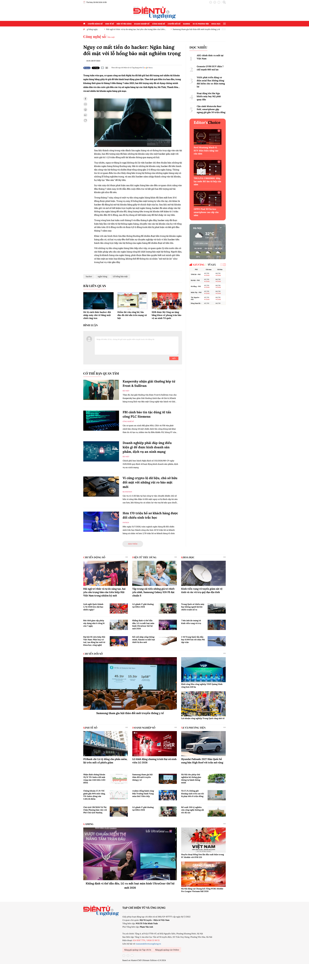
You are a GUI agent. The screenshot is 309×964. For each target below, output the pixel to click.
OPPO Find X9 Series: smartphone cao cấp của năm (206, 212)
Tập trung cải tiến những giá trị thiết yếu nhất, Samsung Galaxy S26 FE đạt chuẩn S (153, 592)
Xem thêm (132, 544)
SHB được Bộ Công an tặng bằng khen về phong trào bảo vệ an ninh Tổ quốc (166, 315)
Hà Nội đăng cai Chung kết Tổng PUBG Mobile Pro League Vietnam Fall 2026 (202, 889)
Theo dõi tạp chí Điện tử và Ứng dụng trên (126, 68)
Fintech (126, 522)
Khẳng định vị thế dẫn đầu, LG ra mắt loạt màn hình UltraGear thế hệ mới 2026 (143, 624)
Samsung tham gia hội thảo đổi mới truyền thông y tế (179, 29)
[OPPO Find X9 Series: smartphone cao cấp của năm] (207, 198)
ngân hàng (102, 276)
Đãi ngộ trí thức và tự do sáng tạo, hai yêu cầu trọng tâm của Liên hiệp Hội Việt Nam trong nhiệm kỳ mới (104, 592)
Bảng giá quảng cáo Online (167, 950)
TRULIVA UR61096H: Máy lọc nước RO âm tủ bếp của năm (207, 181)
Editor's (207, 122)
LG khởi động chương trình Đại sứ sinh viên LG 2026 (154, 761)
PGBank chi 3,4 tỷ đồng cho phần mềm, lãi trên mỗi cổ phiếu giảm (105, 761)
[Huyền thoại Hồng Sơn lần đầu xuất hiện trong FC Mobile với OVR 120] (203, 840)
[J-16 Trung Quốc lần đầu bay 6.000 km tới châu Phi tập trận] (217, 641)
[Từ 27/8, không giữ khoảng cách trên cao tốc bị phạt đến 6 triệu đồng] (217, 795)
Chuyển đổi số (174, 23)
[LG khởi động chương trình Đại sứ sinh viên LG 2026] (154, 743)
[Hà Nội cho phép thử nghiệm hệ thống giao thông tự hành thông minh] (217, 779)
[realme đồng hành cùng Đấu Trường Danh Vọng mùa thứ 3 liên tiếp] (168, 795)
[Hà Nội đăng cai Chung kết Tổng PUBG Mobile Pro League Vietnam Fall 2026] (203, 874)
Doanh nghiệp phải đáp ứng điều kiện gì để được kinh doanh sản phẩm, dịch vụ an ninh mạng (147, 447)
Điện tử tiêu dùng (124, 23)
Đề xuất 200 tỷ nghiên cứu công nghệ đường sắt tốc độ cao (192, 810)
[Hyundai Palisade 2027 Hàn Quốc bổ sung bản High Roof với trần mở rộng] (203, 743)
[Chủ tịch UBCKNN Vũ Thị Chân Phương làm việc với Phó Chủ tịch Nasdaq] (119, 811)
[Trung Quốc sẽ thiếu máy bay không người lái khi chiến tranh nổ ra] (217, 608)
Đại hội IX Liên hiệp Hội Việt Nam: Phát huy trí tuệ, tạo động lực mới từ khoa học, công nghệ (94, 641)
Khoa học (216, 23)
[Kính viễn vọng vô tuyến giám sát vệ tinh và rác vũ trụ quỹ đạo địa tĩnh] (203, 573)
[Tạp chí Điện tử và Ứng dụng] (154, 12)
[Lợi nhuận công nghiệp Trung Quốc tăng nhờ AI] (203, 703)
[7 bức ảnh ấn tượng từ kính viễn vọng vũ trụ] (217, 625)
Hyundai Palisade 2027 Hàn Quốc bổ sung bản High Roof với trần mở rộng (202, 761)
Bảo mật (111, 37)
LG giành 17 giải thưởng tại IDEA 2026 (143, 605)
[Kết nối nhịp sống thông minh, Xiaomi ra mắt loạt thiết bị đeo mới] (168, 641)
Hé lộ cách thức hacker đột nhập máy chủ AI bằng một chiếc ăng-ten (97, 315)
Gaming (186, 23)
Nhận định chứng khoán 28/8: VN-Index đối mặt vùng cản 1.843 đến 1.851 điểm (94, 778)
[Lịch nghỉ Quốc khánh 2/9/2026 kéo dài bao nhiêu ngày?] (119, 608)
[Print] (106, 68)
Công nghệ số (158, 23)
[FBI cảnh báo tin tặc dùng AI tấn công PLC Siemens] (101, 421)
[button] (224, 264)
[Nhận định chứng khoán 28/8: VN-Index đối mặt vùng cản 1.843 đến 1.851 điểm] (119, 779)
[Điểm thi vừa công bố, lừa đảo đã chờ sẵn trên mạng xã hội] (132, 300)
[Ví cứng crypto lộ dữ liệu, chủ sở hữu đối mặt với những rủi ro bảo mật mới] (101, 486)
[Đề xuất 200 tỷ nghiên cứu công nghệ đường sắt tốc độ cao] (217, 811)
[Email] (102, 68)
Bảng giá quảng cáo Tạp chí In (137, 950)
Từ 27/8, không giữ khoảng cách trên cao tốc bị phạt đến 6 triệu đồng (192, 793)
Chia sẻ (87, 68)
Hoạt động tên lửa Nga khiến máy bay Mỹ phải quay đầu (209, 96)
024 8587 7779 (139, 940)
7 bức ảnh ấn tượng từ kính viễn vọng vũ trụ (191, 621)
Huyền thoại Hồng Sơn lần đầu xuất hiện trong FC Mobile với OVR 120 (202, 855)
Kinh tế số (109, 23)
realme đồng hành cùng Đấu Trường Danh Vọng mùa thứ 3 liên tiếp (143, 793)
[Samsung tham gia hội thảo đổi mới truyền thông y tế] (130, 683)
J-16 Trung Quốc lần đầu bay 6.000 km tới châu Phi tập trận (193, 640)
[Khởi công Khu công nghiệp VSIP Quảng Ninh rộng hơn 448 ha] (203, 669)
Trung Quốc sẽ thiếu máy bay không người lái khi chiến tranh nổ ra (192, 607)
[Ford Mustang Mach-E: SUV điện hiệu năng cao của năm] (207, 137)
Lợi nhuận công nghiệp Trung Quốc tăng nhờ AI (203, 718)
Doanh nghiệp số (141, 23)
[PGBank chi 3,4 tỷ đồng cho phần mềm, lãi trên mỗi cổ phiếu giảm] (105, 743)
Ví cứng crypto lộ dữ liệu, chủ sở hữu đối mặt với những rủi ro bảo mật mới (150, 482)
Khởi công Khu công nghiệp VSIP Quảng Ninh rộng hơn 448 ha (201, 685)
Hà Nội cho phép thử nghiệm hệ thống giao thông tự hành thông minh (191, 778)
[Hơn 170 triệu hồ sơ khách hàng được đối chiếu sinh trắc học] (101, 522)
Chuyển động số (95, 23)
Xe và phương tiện (201, 23)
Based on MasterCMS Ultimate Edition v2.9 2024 (144, 960)
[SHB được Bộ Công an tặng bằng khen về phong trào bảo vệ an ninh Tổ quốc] (167, 300)
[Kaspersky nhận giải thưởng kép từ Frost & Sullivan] (101, 390)
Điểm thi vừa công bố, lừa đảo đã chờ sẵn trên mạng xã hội (132, 315)
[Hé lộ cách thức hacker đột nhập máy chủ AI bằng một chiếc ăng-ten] (98, 300)
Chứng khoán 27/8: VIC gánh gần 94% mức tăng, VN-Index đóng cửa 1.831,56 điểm (94, 795)
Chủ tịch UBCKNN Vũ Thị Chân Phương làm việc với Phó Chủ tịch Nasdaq (95, 810)
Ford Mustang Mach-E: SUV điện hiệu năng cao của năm (206, 150)
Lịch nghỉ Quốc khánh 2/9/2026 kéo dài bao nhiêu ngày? (93, 607)
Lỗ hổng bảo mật (120, 276)
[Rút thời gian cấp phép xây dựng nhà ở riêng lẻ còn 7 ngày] (119, 625)
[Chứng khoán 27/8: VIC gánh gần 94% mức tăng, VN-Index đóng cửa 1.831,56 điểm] (119, 795)
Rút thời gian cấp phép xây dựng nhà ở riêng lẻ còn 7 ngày (94, 623)
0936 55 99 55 (153, 940)
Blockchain (127, 492)
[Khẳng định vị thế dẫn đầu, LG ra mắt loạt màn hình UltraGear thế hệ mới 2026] (168, 625)
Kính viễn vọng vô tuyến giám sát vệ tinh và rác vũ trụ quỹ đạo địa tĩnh (201, 590)
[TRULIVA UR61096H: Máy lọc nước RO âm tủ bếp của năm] (207, 168)
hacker (89, 276)
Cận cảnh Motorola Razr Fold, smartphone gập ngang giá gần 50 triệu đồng (211, 109)
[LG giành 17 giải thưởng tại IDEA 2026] (168, 608)
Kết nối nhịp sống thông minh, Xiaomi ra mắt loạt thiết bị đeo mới (143, 640)
